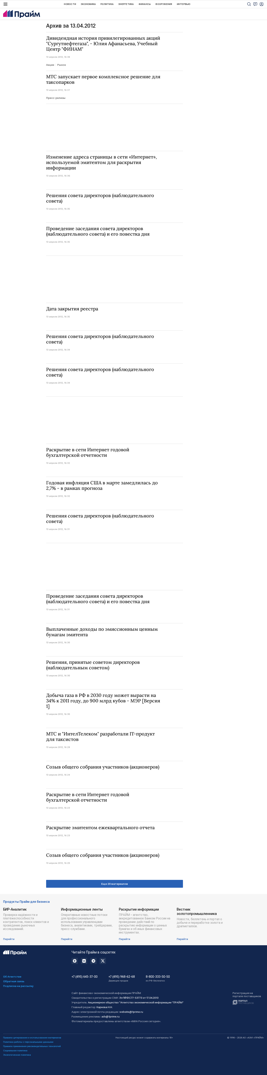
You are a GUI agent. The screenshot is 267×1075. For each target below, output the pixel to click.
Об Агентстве (12, 976)
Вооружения (164, 4)
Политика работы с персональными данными (28, 1042)
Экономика (88, 4)
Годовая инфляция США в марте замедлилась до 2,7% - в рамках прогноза (102, 485)
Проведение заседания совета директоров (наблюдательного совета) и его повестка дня (98, 231)
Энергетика (126, 4)
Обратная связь (13, 981)
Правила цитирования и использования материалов (32, 1037)
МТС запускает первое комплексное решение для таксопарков (103, 79)
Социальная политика (15, 1050)
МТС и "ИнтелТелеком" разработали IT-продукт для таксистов (100, 736)
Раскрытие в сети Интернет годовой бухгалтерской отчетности (87, 452)
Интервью (184, 4)
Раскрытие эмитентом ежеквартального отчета (100, 827)
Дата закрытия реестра (72, 309)
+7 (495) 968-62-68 (121, 978)
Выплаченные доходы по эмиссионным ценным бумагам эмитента (102, 631)
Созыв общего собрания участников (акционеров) (102, 767)
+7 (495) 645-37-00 (85, 977)
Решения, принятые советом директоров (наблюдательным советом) (93, 665)
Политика (107, 4)
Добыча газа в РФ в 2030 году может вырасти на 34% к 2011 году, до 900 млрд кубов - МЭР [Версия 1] (103, 701)
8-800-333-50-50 (158, 978)
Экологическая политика (17, 1054)
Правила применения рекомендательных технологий (32, 1046)
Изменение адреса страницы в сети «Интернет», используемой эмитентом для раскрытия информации (101, 162)
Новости (70, 4)
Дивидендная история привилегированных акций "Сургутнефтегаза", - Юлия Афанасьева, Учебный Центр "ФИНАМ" (103, 43)
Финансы (145, 4)
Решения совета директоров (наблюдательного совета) (100, 198)
